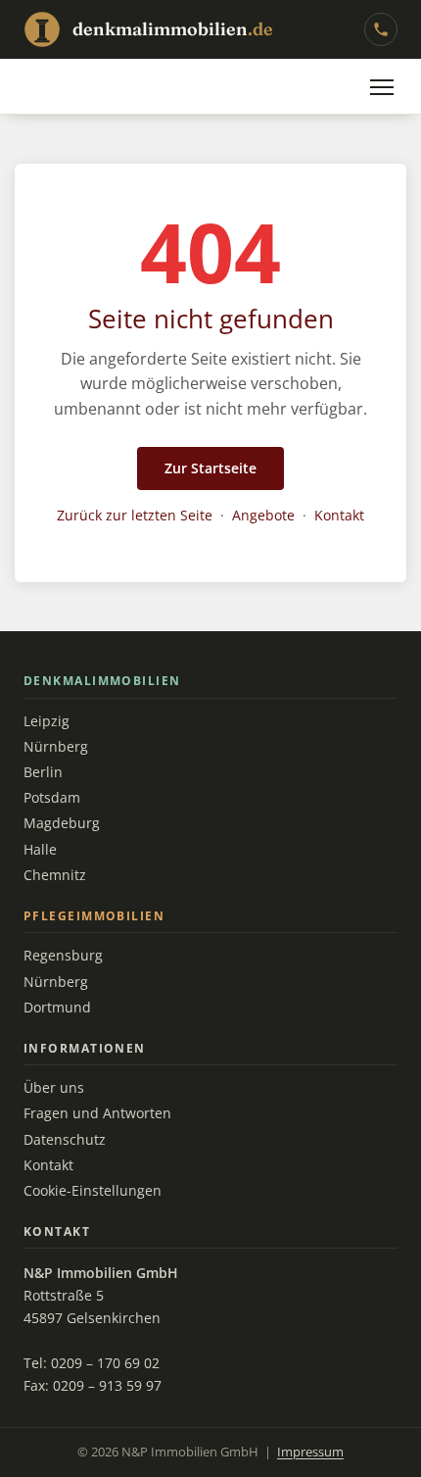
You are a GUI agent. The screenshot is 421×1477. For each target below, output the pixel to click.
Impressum (310, 1452)
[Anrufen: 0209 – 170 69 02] (381, 29)
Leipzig (46, 721)
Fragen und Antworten (97, 1113)
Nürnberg (55, 747)
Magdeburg (61, 823)
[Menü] (381, 87)
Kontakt (339, 515)
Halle (40, 850)
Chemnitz (54, 875)
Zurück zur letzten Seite (134, 515)
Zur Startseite (210, 468)
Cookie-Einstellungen (92, 1191)
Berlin (43, 772)
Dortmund (57, 1007)
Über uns (53, 1088)
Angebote (263, 515)
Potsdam (51, 798)
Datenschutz (64, 1140)
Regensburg (63, 955)
